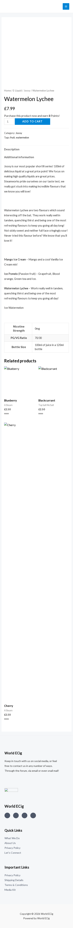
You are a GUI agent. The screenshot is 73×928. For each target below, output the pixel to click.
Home (7, 90)
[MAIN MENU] (66, 6)
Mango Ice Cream (15, 259)
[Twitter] (16, 815)
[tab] (36, 149)
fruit (12, 137)
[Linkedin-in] (24, 815)
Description (11, 149)
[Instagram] (7, 815)
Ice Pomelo (11, 273)
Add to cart (32, 121)
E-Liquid (17, 90)
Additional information (19, 157)
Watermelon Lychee (16, 288)
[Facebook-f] (33, 815)
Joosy (27, 90)
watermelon (22, 137)
